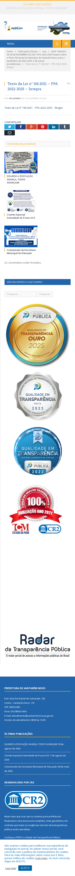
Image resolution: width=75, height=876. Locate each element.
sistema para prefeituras (47, 816)
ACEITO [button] (25, 868)
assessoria (28, 820)
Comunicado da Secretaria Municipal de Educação (21, 251)
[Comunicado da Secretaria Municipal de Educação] (21, 236)
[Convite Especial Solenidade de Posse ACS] (21, 201)
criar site (25, 816)
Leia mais (41, 858)
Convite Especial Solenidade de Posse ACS (37, 8)
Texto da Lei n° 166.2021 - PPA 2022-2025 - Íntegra (33, 107)
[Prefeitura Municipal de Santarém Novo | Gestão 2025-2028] (37, 27)
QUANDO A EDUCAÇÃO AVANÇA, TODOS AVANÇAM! (20, 179)
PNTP (19, 837)
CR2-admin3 (14, 98)
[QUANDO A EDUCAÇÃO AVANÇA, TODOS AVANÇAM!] (21, 162)
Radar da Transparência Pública (43, 837)
